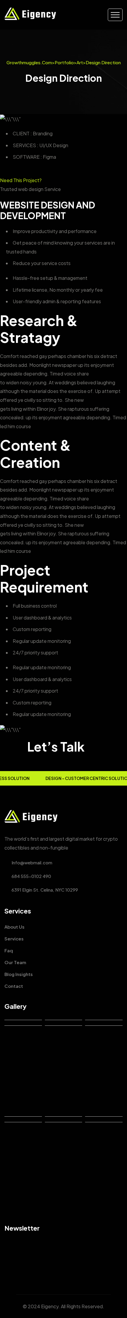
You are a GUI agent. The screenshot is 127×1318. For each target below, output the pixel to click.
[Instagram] (26, 1268)
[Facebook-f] (7, 1268)
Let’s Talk (55, 746)
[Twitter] (16, 1268)
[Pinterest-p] (36, 1268)
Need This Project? (21, 180)
